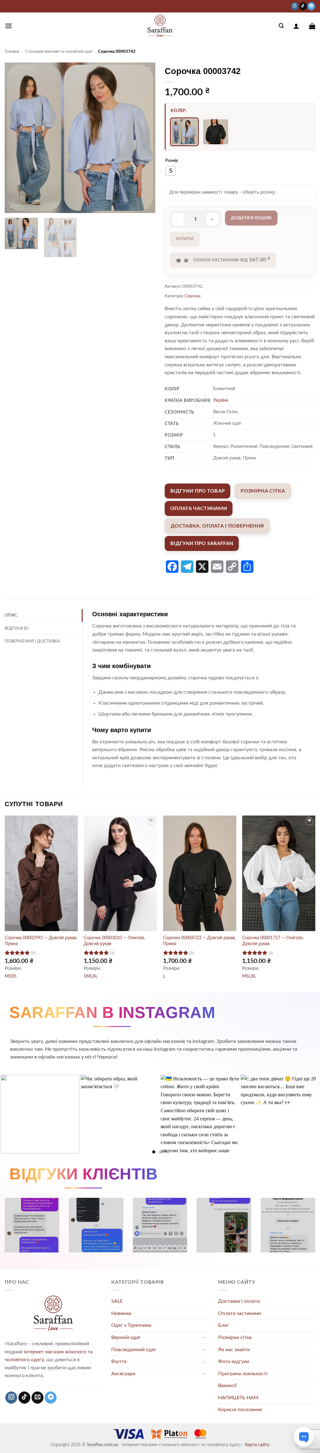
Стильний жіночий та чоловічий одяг (58, 51)
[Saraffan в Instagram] (294, 6)
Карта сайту (257, 1444)
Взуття (119, 1361)
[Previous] (15, 138)
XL (95, 976)
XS (14, 976)
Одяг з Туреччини (131, 1325)
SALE (117, 1301)
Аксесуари (123, 1373)
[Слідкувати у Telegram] (311, 6)
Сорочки (192, 296)
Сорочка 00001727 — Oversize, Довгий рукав (272, 940)
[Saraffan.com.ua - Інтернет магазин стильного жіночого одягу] (160, 26)
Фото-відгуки (233, 1361)
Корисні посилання (240, 1409)
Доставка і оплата (239, 1301)
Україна (220, 400)
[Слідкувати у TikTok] (303, 6)
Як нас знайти (234, 1349)
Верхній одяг (126, 1337)
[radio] (170, 171)
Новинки (121, 1313)
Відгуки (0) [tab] (16, 628)
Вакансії (227, 1385)
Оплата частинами (239, 1313)
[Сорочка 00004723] (215, 132)
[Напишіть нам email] (37, 1397)
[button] (8, 25)
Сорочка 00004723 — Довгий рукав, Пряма (199, 940)
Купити (185, 239)
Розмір (171, 161)
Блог (223, 1325)
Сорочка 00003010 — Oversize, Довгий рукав (114, 940)
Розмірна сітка (235, 1337)
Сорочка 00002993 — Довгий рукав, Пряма (41, 940)
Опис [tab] (11, 615)
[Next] (144, 138)
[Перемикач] (205, 1337)
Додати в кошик (251, 218)
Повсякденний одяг (134, 1349)
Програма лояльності (243, 1373)
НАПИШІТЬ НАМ (238, 1397)
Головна (12, 51)
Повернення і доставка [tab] (32, 641)
